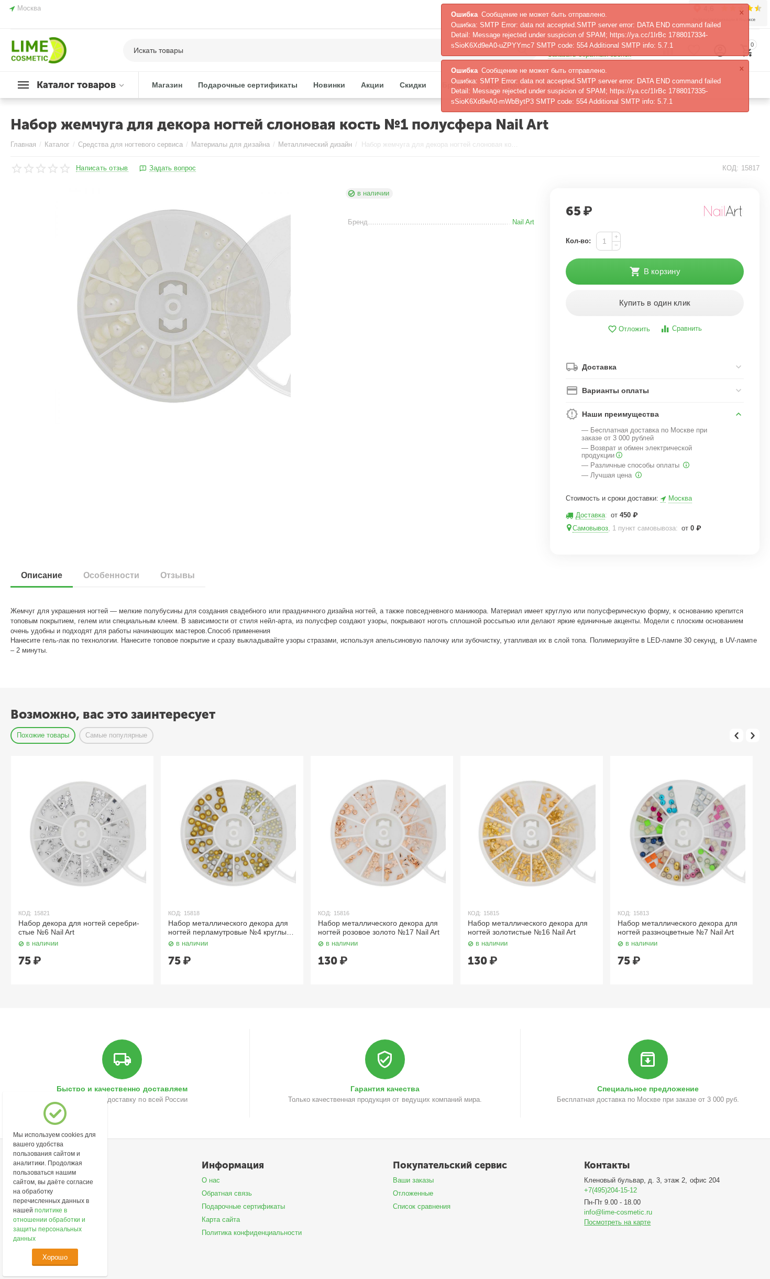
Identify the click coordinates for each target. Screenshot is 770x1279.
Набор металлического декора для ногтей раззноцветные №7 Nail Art (678, 927)
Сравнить (687, 328)
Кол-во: (578, 241)
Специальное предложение (648, 1089)
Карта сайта (221, 1219)
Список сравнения (421, 1206)
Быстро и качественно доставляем (122, 1089)
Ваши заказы (413, 1180)
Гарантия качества (385, 1089)
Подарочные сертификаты (243, 1206)
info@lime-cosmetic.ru (618, 1212)
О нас (211, 1180)
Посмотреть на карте (617, 1222)
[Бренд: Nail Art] (723, 210)
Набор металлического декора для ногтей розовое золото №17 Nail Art (378, 927)
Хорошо (54, 1257)
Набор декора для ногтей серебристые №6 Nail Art (78, 927)
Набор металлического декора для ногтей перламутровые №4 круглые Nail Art (229, 928)
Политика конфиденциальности (252, 1233)
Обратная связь (227, 1193)
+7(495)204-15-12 (610, 1190)
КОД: (730, 168)
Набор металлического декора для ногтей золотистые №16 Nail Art (528, 927)
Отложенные (413, 1193)
